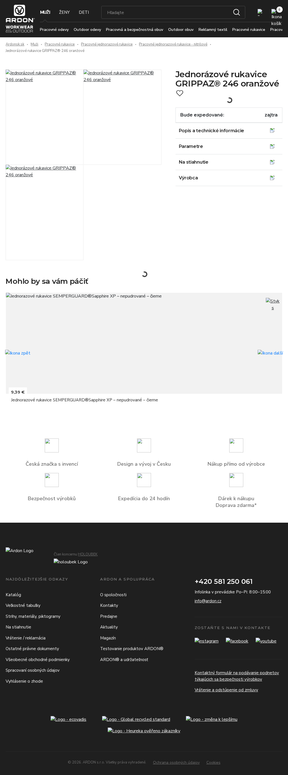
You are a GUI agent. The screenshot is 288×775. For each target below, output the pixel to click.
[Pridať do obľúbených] (180, 93)
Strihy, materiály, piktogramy (33, 616)
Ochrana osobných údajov (176, 762)
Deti (84, 12)
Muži (45, 12)
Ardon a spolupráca (127, 579)
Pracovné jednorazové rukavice (106, 44)
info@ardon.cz (208, 601)
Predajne (108, 616)
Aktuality (109, 627)
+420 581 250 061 (224, 581)
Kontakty (109, 605)
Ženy (64, 12)
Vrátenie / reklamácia (26, 638)
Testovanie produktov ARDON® (131, 648)
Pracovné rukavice (60, 44)
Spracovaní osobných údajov (33, 670)
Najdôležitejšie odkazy (37, 579)
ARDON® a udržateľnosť (124, 659)
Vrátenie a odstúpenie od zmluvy (226, 690)
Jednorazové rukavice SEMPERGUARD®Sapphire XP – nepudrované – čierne (84, 400)
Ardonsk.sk (15, 44)
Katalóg (13, 595)
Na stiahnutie (18, 627)
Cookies (213, 762)
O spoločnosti (113, 595)
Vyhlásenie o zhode (24, 681)
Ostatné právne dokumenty (32, 648)
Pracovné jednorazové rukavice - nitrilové (173, 44)
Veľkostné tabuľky (23, 605)
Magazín (108, 638)
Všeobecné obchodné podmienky (38, 659)
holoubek (88, 554)
